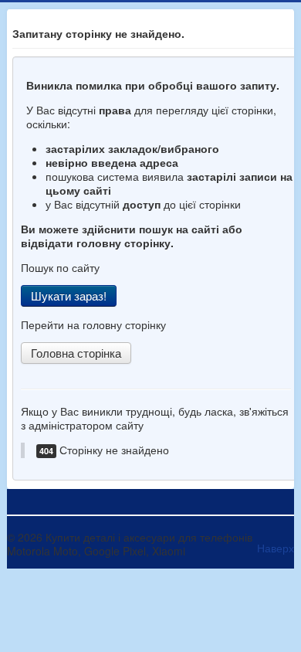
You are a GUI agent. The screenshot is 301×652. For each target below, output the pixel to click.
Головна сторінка (76, 353)
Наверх (275, 548)
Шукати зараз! (69, 295)
